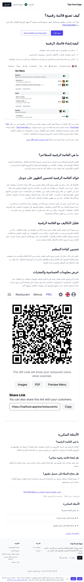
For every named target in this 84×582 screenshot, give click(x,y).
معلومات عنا (36, 547)
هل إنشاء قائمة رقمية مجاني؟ (66, 518)
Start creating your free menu (35, 33)
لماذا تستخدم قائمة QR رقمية (37, 140)
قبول (79, 579)
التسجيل (7, 4)
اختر (67, 579)
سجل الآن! (56, 33)
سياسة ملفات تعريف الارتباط (10, 554)
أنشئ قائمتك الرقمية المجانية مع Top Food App (42, 492)
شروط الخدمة (15, 550)
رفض (73, 579)
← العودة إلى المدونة (73, 533)
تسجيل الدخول (18, 4)
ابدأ (80, 558)
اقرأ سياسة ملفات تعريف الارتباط (17, 580)
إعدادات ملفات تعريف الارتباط (10, 558)
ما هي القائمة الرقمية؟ (68, 510)
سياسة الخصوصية (14, 547)
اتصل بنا (72, 558)
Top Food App (69, 25)
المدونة (31, 4)
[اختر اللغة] (25, 4)
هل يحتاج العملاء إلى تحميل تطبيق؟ (64, 526)
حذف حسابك (15, 562)
